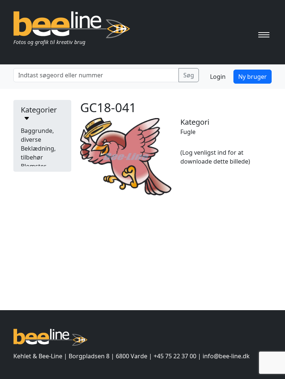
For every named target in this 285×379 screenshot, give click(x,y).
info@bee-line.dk (226, 356)
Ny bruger (252, 77)
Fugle (188, 132)
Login (218, 77)
